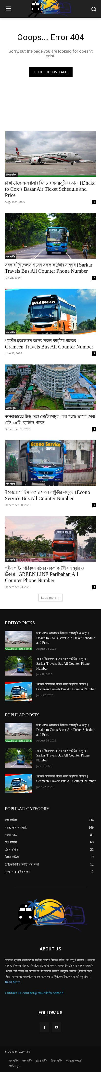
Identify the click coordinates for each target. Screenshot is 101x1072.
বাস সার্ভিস (10, 256)
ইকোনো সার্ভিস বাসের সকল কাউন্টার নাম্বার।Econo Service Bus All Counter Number (47, 495)
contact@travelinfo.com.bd (42, 993)
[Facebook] (44, 1027)
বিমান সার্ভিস (11, 174)
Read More (12, 982)
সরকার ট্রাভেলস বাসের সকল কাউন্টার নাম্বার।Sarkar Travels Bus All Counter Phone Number (48, 268)
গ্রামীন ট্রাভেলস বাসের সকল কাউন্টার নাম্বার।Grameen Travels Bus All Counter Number (49, 344)
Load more (49, 598)
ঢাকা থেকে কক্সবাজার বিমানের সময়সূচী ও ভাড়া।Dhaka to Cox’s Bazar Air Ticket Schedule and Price (50, 189)
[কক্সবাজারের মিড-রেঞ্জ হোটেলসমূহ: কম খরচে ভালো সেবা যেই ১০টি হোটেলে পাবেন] (50, 387)
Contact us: (13, 993)
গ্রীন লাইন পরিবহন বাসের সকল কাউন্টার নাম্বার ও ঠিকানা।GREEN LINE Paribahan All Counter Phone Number (44, 574)
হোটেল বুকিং (11, 408)
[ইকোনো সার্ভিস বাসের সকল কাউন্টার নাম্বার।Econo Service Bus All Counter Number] (50, 463)
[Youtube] (56, 1027)
